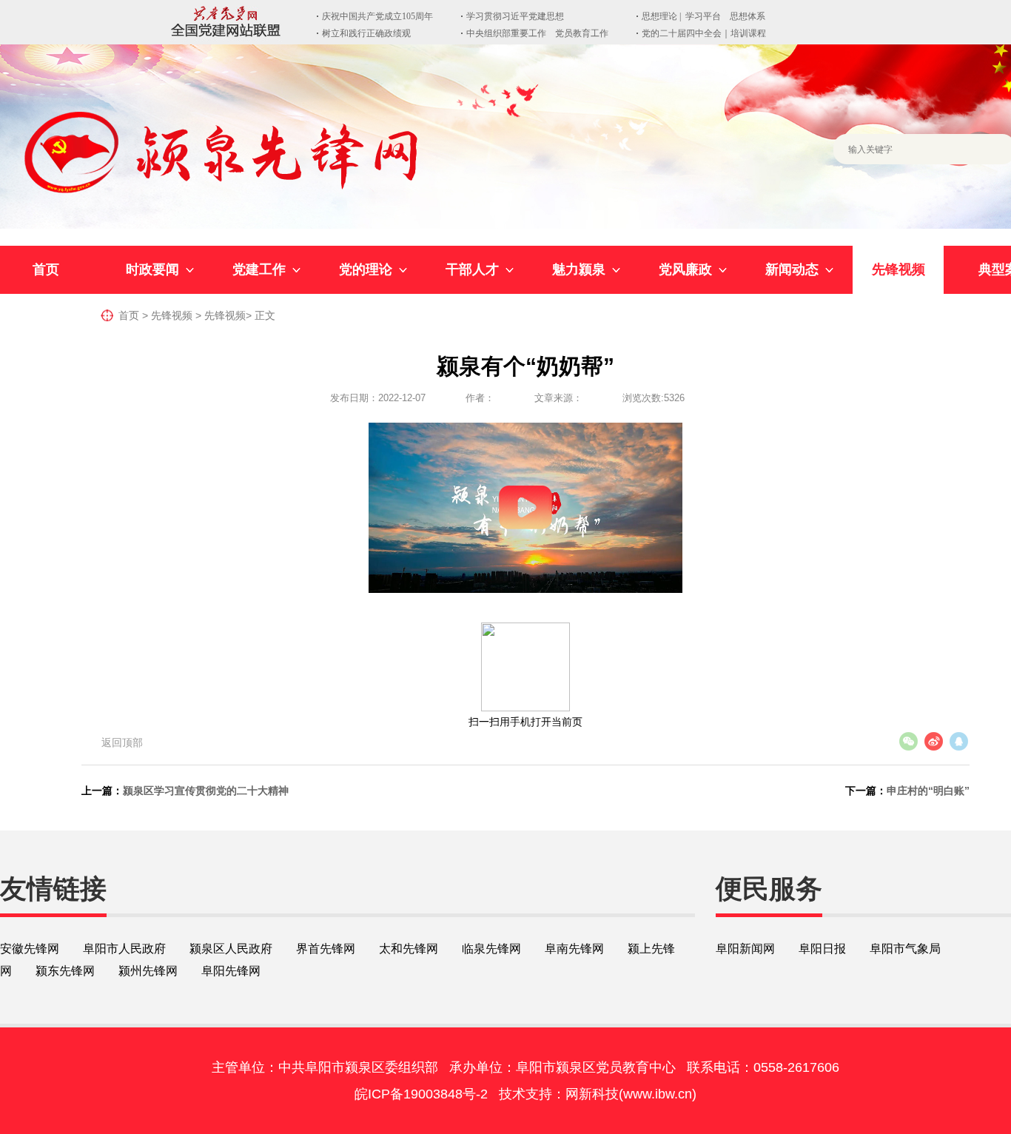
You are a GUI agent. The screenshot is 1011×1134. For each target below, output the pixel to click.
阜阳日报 (822, 948)
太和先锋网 (408, 948)
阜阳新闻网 (745, 948)
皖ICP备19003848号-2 (421, 1094)
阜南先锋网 (574, 948)
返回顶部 (122, 742)
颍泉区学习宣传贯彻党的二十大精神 (206, 790)
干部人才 (472, 269)
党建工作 (259, 269)
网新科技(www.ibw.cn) (630, 1094)
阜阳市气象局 (905, 948)
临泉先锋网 (491, 948)
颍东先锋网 (65, 970)
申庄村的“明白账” (928, 790)
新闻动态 (792, 269)
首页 (46, 269)
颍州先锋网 (148, 970)
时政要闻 (152, 269)
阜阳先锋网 (231, 970)
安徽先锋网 (29, 948)
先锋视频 (898, 269)
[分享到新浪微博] (933, 741)
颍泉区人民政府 (230, 948)
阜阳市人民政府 (124, 948)
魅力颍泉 (578, 269)
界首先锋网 (325, 948)
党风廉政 (685, 269)
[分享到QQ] (958, 741)
